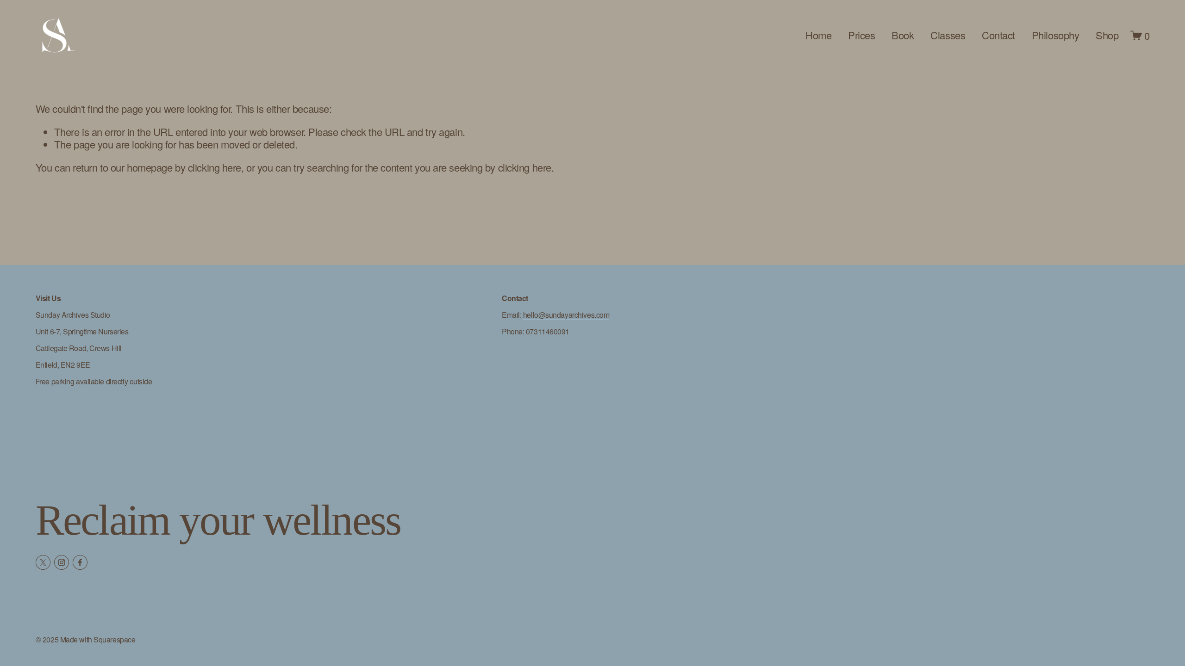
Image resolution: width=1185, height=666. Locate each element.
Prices (861, 35)
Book (903, 35)
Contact (998, 35)
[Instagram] (61, 562)
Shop (1107, 35)
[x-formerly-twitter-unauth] (43, 562)
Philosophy (1055, 35)
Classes (947, 35)
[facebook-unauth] (80, 562)
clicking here (214, 167)
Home (818, 35)
